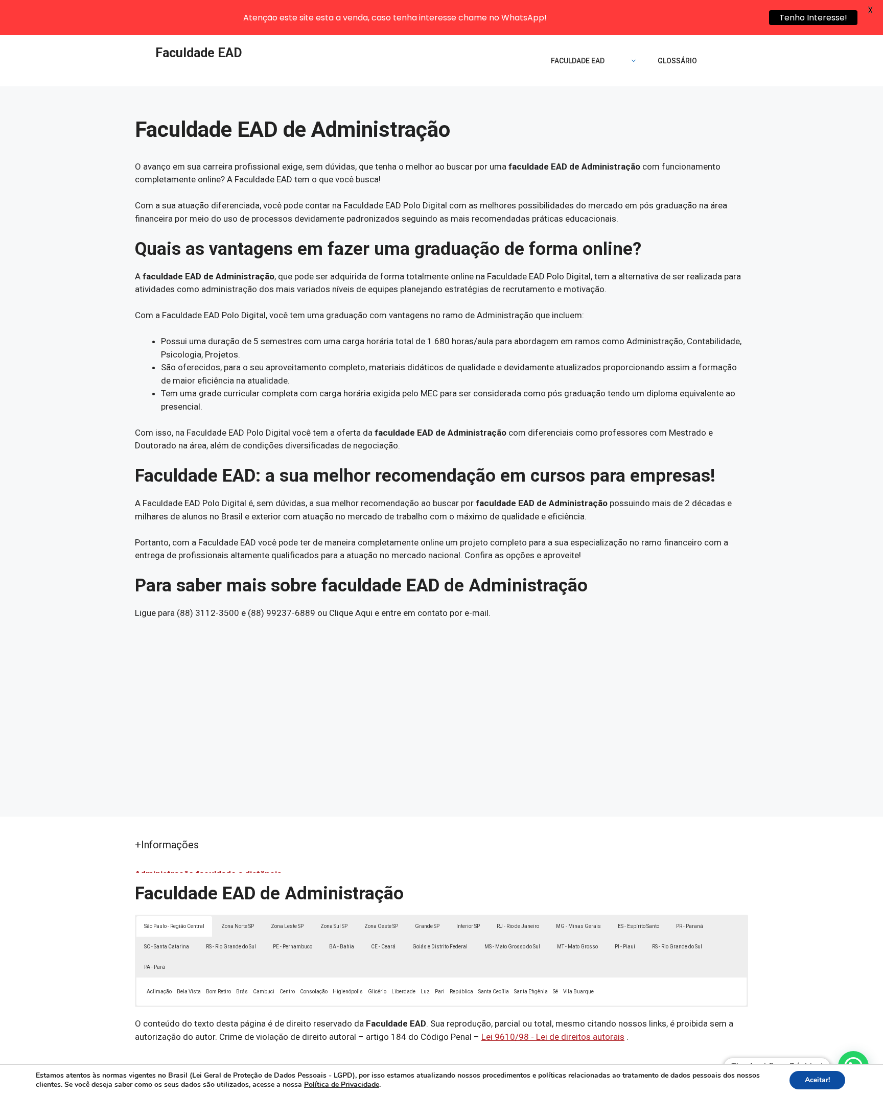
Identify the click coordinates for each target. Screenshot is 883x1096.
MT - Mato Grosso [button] (577, 946)
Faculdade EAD (198, 52)
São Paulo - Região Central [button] (174, 926)
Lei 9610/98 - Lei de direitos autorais (552, 1037)
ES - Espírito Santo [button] (638, 926)
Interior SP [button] (468, 926)
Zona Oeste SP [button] (381, 926)
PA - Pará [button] (154, 967)
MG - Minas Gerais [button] (578, 926)
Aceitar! (817, 1080)
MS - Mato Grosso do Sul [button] (512, 946)
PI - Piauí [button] (625, 946)
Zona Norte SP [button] (237, 926)
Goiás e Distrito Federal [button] (440, 946)
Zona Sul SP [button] (333, 926)
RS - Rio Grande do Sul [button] (231, 946)
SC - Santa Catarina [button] (166, 946)
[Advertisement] (441, 709)
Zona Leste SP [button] (287, 926)
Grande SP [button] (427, 926)
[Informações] (631, 60)
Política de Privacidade (341, 1084)
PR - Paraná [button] (689, 926)
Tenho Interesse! (813, 17)
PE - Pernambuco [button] (292, 946)
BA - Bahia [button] (341, 946)
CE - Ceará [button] (383, 946)
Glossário (677, 61)
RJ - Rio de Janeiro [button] (518, 926)
